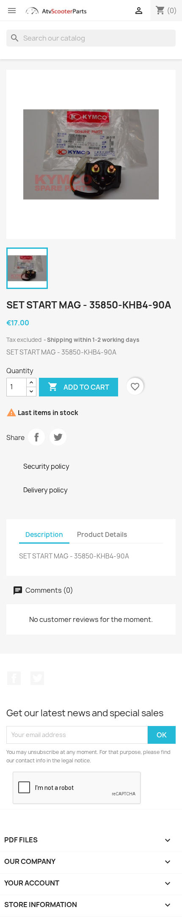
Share (36, 437)
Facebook (14, 678)
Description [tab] (44, 534)
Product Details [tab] (102, 534)
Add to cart (78, 387)
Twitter (37, 678)
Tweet (58, 437)
